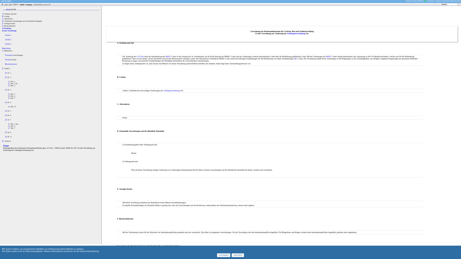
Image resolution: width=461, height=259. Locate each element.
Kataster (431, 1)
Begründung (6, 48)
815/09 (36, 4)
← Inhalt (6, 9)
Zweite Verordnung (9, 31)
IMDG (168, 57)
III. (3, 141)
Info (6, 5)
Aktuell (408, 1)
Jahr (10, 5)
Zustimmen (223, 255)
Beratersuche (455, 1)
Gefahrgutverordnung (296, 33)
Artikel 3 (8, 44)
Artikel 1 (8, 35)
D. (3, 21)
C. (3, 19)
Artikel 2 (8, 40)
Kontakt (446, 1)
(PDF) (420, 1)
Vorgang (28, 5)
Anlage (6, 146)
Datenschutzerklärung (89, 251)
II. (3, 68)
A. (3, 14)
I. (2, 51)
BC (296, 59)
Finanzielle (9, 55)
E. (3, 23)
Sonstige (8, 60)
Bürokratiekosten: (11, 64)
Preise (416, 1)
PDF (40, 4)
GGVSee (140, 57)
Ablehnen (238, 255)
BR (425, 1)
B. (3, 16)
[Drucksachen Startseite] (2, 5)
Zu (6, 73)
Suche (444, 4)
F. (2, 26)
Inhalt (22, 5)
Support (439, 1)
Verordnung (6, 28)
